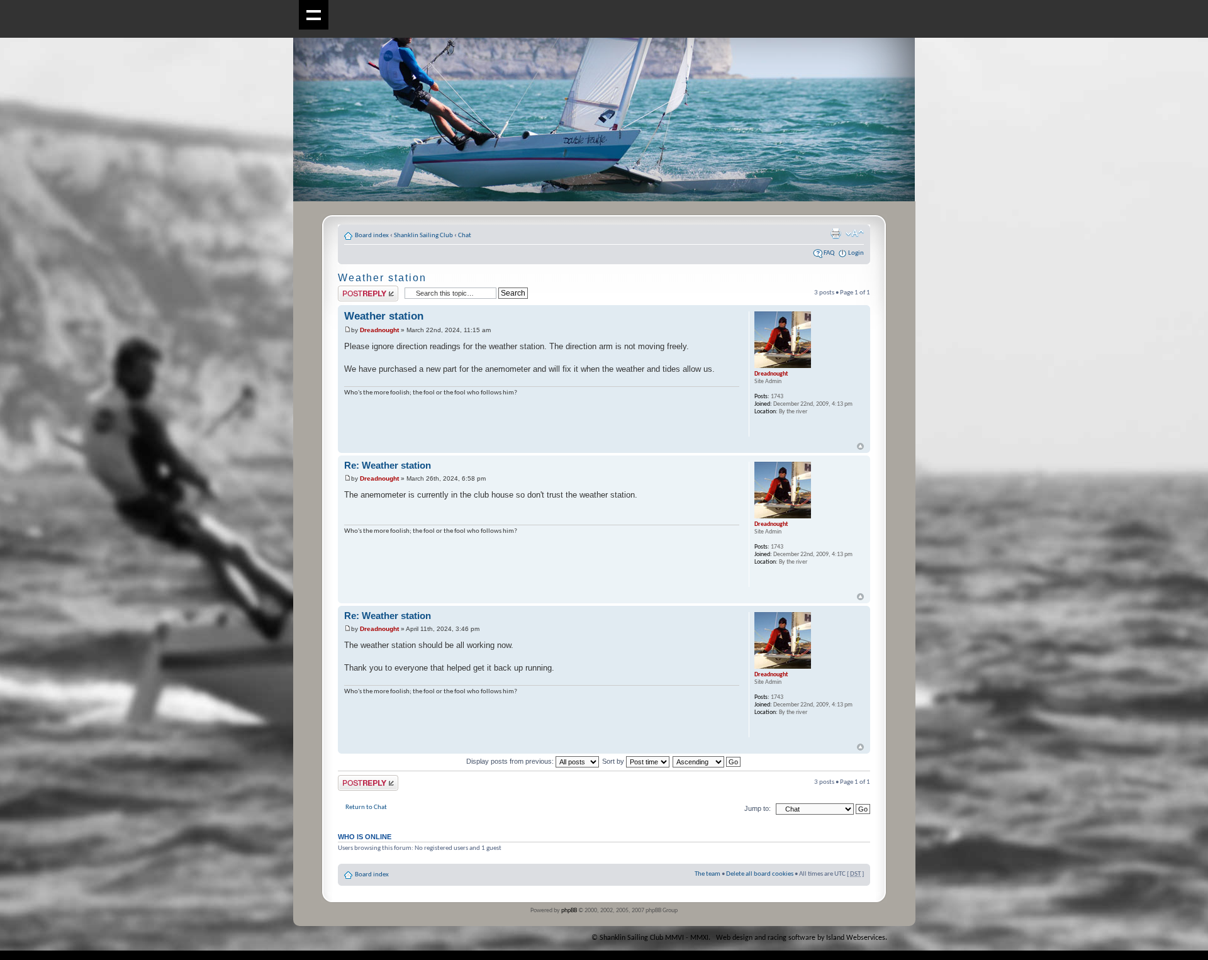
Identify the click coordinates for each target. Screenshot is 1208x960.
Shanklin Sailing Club (423, 235)
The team (707, 874)
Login (856, 253)
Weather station (382, 277)
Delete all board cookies (759, 874)
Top (860, 446)
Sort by (614, 761)
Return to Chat (366, 807)
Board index (372, 235)
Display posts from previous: (511, 761)
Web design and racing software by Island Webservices (800, 938)
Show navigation (313, 15)
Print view (835, 233)
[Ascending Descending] (707, 761)
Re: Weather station (387, 465)
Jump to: (757, 808)
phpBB (569, 910)
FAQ (829, 253)
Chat (464, 235)
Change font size (855, 233)
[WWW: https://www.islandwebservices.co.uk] (760, 428)
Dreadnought (379, 330)
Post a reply (354, 289)
